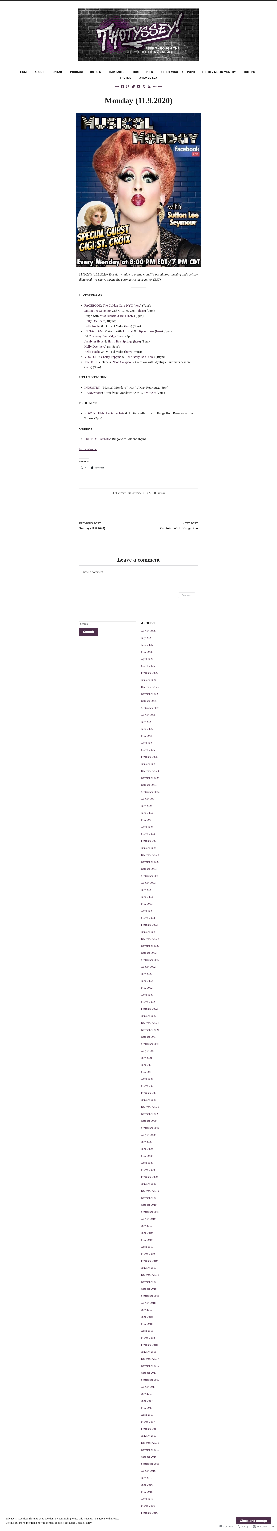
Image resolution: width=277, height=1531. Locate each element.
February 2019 (149, 1260)
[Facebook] (122, 85)
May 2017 (147, 1407)
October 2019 (149, 1204)
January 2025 (148, 763)
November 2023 (150, 861)
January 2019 (148, 1267)
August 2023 (148, 882)
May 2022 (147, 987)
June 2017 (147, 1400)
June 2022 (147, 980)
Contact (57, 72)
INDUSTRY (92, 387)
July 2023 (146, 889)
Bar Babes (116, 72)
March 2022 (148, 1001)
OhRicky (150, 392)
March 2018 (148, 1337)
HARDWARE (93, 392)
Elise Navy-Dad (135, 357)
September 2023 (150, 875)
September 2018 (150, 1295)
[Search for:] (107, 623)
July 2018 (146, 1309)
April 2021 (147, 1078)
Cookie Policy (84, 1522)
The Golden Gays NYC (118, 305)
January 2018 (148, 1351)
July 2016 (146, 1477)
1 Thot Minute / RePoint (178, 72)
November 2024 (150, 777)
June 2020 (147, 1148)
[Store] (159, 85)
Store (135, 72)
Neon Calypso (122, 362)
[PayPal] (154, 85)
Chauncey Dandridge (102, 336)
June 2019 (147, 1232)
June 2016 (147, 1484)
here (137, 305)
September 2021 (150, 1043)
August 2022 (148, 966)
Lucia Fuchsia (115, 413)
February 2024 (149, 840)
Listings (161, 493)
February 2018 (149, 1344)
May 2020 (147, 1155)
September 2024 (150, 791)
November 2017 (150, 1365)
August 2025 (148, 714)
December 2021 (150, 1022)
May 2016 (147, 1491)
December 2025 (150, 686)
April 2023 (147, 910)
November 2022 (150, 945)
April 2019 (147, 1246)
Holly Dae (91, 321)
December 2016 (150, 1442)
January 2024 (148, 847)
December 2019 (150, 1190)
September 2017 (150, 1379)
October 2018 (149, 1288)
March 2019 (148, 1253)
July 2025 (146, 721)
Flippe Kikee (145, 331)
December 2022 (150, 938)
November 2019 (150, 1197)
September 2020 (150, 1127)
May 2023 (147, 903)
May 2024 (147, 819)
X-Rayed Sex (148, 77)
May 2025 (147, 735)
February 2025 (149, 756)
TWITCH (90, 362)
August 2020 (148, 1134)
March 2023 (148, 917)
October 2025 (149, 700)
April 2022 (147, 994)
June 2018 (147, 1316)
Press (150, 72)
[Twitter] (133, 85)
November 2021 (150, 1029)
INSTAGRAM (93, 331)
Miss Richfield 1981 (113, 315)
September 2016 (150, 1463)
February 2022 (149, 1008)
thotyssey (120, 493)
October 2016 (149, 1456)
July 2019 (146, 1225)
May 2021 (147, 1071)
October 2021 (149, 1036)
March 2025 (148, 749)
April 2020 (147, 1162)
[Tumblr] (144, 85)
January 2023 (148, 931)
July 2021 (146, 1057)
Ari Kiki (127, 331)
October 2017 (149, 1372)
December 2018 (150, 1274)
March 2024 (148, 833)
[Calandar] (117, 85)
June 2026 (147, 645)
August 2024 (148, 798)
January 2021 (148, 1099)
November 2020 (150, 1113)
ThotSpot (249, 72)
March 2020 (148, 1169)
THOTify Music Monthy (219, 72)
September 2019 (150, 1211)
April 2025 (147, 742)
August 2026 (148, 630)
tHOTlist (126, 77)
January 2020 (148, 1183)
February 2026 (149, 672)
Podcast (77, 72)
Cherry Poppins (111, 357)
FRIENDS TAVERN (97, 439)
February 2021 (149, 1092)
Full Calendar (88, 449)
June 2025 (147, 728)
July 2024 (146, 805)
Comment (187, 595)
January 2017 (148, 1435)
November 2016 (150, 1449)
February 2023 (149, 924)
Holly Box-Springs (120, 341)
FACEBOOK (92, 305)
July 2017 (146, 1393)
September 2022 (150, 959)
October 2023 (149, 868)
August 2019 (148, 1218)
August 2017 (148, 1386)
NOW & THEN (94, 413)
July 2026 (146, 637)
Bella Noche (92, 326)
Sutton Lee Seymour (97, 310)
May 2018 (147, 1323)
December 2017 (150, 1358)
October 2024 (149, 784)
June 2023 (147, 896)
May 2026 (147, 651)
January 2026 (148, 679)
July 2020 (146, 1141)
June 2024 (147, 812)
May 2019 (147, 1239)
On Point (96, 72)
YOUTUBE (91, 357)
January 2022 (148, 1015)
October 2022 (149, 952)
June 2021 (147, 1064)
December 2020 (150, 1106)
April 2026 (147, 658)
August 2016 (148, 1470)
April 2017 (147, 1414)
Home (24, 72)
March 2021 (148, 1085)
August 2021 (148, 1050)
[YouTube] (138, 85)
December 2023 (150, 854)
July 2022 (146, 973)
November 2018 (150, 1281)
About (39, 72)
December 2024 (150, 770)
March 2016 (148, 1505)
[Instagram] (127, 85)
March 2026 (148, 665)
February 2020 (149, 1176)
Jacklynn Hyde (94, 341)
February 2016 (149, 1512)
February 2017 (149, 1428)
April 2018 (147, 1330)
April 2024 (147, 826)
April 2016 (147, 1498)
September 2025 (150, 707)
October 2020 (149, 1120)
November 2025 (150, 693)
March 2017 (148, 1421)
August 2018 (148, 1302)
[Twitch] (149, 85)
